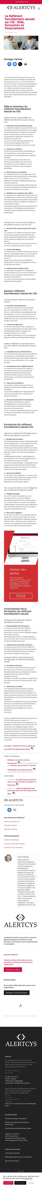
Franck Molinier (23, 857)
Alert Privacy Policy (11, 1136)
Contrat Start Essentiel (12, 1153)
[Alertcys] (21, 7)
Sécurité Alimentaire (12, 1161)
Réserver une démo (10, 829)
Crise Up (32, 765)
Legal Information (20, 1103)
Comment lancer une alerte (13, 847)
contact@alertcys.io (21, 2)
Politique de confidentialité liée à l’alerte (18, 1128)
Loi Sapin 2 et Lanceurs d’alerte (14, 844)
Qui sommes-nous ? (11, 1076)
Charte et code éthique (11, 840)
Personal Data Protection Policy (15, 1138)
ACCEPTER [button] (8, 1183)
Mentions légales (10, 1079)
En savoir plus (27, 1178)
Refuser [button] (31, 1183)
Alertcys (13, 765)
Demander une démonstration (21, 596)
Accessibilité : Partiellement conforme (17, 1083)
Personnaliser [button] (20, 1183)
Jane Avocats (22, 765)
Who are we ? (9, 1103)
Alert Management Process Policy (16, 1140)
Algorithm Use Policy (12, 1134)
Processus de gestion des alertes (15, 1118)
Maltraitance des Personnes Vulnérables (18, 1157)
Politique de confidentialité (14, 1081)
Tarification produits (10, 825)
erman (13, 785)
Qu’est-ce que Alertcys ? (12, 821)
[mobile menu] (39, 9)
